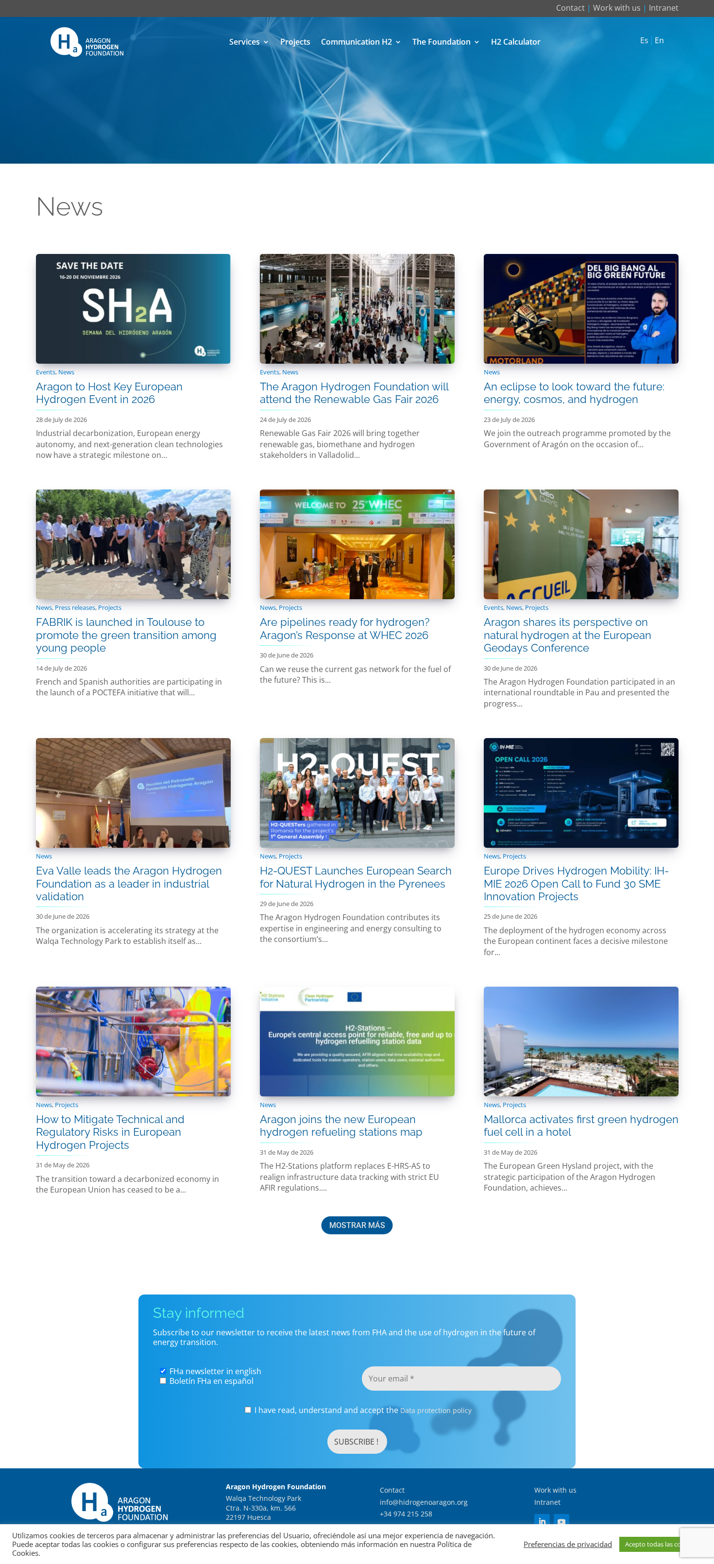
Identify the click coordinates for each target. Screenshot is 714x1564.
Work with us (617, 7)
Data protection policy (436, 1410)
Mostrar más (357, 1225)
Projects (295, 41)
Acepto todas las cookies (660, 1544)
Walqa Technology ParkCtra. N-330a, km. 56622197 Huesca (263, 1508)
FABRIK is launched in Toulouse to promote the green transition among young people (126, 635)
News (66, 372)
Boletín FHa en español (211, 1381)
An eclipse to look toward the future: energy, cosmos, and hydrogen (574, 392)
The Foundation (441, 41)
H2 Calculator (516, 41)
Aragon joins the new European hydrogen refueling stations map (341, 1125)
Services (244, 41)
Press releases (75, 607)
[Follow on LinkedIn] (542, 1522)
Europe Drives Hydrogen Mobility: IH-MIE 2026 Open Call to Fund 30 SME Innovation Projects (576, 883)
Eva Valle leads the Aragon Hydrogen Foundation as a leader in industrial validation (129, 883)
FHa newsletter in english (214, 1371)
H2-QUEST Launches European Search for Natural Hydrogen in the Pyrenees (356, 877)
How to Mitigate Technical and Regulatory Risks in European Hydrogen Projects (110, 1132)
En (659, 40)
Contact (570, 7)
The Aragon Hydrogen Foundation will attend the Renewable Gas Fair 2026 (354, 392)
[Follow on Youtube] (561, 1522)
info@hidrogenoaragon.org (424, 1502)
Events (45, 372)
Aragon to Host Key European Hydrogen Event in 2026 (109, 392)
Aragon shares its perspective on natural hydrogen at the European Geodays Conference (567, 635)
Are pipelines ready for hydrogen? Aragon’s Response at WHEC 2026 (344, 628)
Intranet (664, 7)
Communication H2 (356, 41)
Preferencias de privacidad (568, 1544)
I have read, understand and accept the (362, 1410)
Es (644, 40)
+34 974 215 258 (406, 1513)
